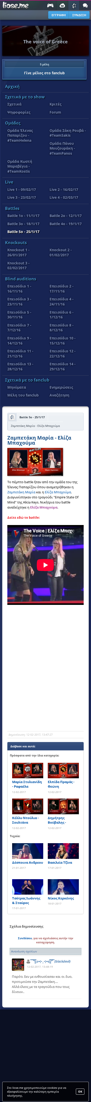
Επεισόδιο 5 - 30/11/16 (19, 315)
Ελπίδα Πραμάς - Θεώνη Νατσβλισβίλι (61, 784)
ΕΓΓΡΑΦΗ (59, 15)
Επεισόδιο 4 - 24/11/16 (62, 301)
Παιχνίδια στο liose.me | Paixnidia (15, 5)
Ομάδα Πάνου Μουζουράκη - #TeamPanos (62, 148)
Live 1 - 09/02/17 (21, 189)
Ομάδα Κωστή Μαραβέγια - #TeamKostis (19, 166)
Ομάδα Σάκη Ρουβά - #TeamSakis (68, 133)
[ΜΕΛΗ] (62, 5)
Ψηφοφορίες (18, 112)
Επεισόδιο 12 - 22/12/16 (63, 353)
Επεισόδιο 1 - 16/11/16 (19, 289)
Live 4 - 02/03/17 (64, 197)
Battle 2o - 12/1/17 (66, 215)
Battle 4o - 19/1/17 (66, 223)
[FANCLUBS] (73, 5)
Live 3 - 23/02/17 (21, 197)
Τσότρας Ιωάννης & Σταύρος (26, 900)
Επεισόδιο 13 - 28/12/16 (20, 366)
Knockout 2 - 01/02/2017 (61, 252)
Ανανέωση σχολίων (24, 951)
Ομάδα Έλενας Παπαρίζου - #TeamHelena (20, 135)
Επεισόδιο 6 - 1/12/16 (62, 315)
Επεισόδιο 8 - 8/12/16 (62, 328)
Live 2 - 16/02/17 (64, 189)
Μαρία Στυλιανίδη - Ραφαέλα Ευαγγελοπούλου (27, 784)
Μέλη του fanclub (23, 395)
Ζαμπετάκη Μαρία (21, 492)
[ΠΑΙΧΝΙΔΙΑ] (50, 5)
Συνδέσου (25, 938)
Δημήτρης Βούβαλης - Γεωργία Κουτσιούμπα (59, 820)
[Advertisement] (45, 680)
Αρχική (12, 86)
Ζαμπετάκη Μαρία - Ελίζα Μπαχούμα (39, 440)
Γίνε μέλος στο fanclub (44, 68)
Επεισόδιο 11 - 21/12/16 (20, 353)
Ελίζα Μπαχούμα (58, 492)
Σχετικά (14, 104)
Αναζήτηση (59, 395)
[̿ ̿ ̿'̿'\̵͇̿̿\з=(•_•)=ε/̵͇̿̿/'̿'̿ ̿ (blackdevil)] (18, 965)
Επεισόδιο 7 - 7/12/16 (19, 328)
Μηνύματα (16, 387)
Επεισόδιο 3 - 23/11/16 (19, 301)
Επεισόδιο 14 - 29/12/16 (63, 366)
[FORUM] (85, 5)
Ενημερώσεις (61, 387)
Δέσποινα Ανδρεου (27, 862)
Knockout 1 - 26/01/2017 (18, 252)
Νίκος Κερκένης (61, 898)
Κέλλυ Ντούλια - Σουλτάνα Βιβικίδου (25, 820)
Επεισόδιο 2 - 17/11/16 (62, 289)
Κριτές (55, 104)
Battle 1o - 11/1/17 (23, 215)
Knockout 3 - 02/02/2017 (18, 265)
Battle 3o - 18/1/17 (23, 223)
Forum (55, 112)
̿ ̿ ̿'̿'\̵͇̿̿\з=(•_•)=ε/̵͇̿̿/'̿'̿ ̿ (51, 961)
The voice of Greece (45, 42)
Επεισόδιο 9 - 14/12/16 (19, 341)
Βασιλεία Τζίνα (60, 862)
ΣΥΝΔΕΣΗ (79, 15)
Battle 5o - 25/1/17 (23, 231)
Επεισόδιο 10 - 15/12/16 (63, 341)
